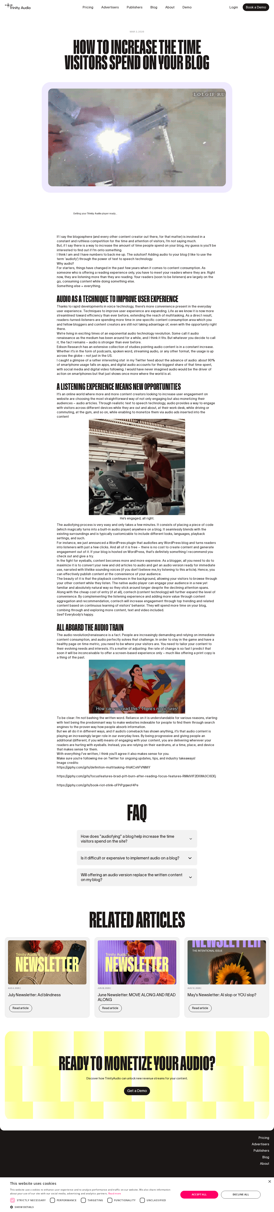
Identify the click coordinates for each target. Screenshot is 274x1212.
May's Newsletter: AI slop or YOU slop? (222, 995)
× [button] (269, 1181)
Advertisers (260, 1144)
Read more (114, 1193)
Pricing (264, 1137)
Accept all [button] (199, 1194)
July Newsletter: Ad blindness (34, 995)
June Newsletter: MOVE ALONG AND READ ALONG (137, 997)
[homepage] (18, 7)
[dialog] (137, 1194)
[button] (92, 1207)
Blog (265, 1157)
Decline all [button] (241, 1194)
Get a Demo (137, 1091)
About (264, 1163)
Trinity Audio (94, 213)
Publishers (261, 1150)
